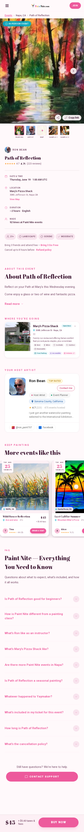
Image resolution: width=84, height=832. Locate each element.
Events (8, 15)
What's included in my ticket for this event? (34, 712)
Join (75, 5)
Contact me (66, 388)
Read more (12, 304)
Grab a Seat (38, 531)
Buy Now (58, 822)
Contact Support (44, 776)
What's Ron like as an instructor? (27, 633)
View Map (15, 199)
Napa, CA (21, 15)
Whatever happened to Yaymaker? (28, 696)
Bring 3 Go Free (49, 245)
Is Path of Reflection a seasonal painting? (34, 680)
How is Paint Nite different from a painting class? (34, 616)
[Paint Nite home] (40, 6)
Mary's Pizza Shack (21, 191)
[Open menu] (7, 6)
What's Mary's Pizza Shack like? (26, 649)
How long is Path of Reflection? (26, 728)
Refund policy (43, 250)
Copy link (74, 117)
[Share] (58, 118)
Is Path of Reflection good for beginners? (33, 599)
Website (69, 353)
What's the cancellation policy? (26, 744)
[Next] (73, 71)
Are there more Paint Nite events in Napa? (34, 665)
